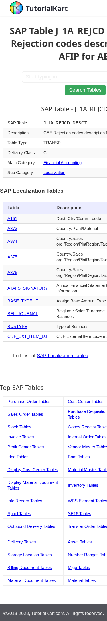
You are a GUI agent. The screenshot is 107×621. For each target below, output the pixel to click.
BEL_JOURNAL (22, 313)
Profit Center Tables (25, 446)
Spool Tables (19, 513)
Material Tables (82, 580)
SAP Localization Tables (62, 355)
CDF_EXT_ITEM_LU (27, 336)
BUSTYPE (17, 326)
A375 (12, 256)
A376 (12, 272)
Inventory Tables (83, 485)
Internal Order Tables (87, 436)
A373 (12, 228)
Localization (54, 172)
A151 (12, 218)
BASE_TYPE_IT (22, 300)
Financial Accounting (62, 162)
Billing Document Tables (29, 567)
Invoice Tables (20, 436)
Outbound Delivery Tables (31, 526)
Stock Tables (19, 427)
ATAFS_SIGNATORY (27, 288)
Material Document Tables (31, 580)
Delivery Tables (21, 542)
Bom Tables (79, 456)
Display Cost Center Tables (32, 469)
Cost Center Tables (86, 401)
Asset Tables (80, 542)
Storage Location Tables (29, 554)
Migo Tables (79, 567)
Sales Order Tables (25, 414)
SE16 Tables (79, 513)
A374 (12, 241)
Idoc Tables (18, 456)
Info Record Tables (24, 500)
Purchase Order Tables (29, 401)
